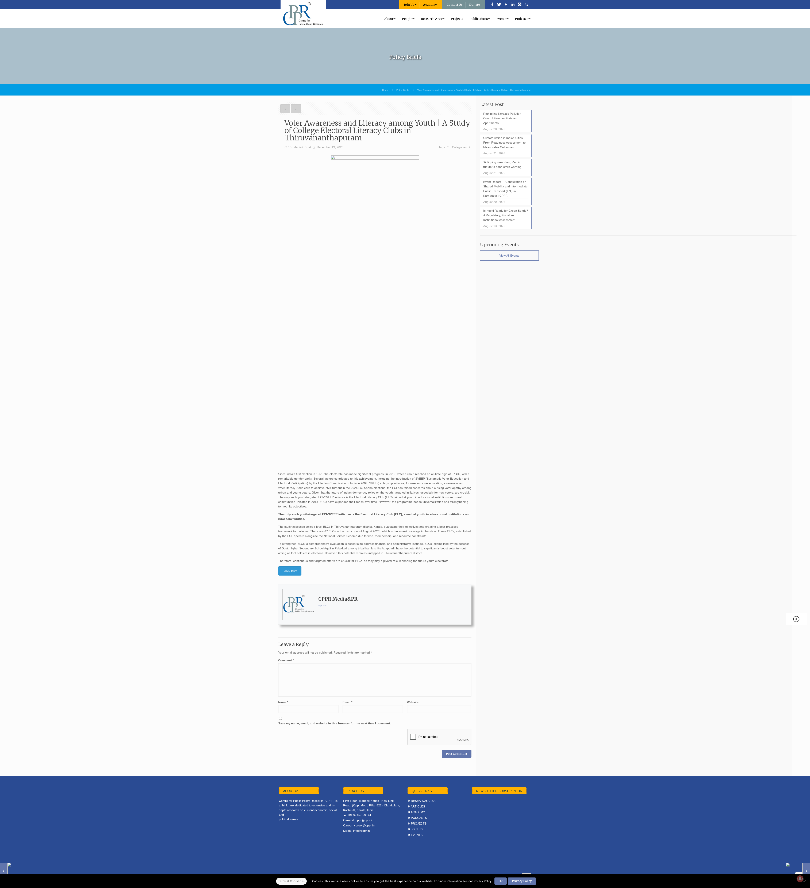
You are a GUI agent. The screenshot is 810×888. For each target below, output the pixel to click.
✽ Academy (416, 812)
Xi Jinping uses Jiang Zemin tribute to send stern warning (502, 164)
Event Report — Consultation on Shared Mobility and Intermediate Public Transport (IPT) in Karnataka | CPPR (505, 188)
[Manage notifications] (800, 878)
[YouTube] (505, 5)
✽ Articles (416, 806)
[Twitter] (499, 5)
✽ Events (415, 835)
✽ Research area (421, 800)
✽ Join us (415, 829)
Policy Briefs (402, 90)
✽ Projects (417, 823)
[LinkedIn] (512, 5)
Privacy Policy (522, 881)
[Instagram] (519, 5)
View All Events (509, 255)
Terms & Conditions (291, 881)
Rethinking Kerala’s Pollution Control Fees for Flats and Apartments (502, 118)
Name (283, 702)
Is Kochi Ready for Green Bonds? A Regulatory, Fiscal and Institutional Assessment (505, 215)
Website (412, 702)
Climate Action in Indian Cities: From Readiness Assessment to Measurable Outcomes (504, 142)
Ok (500, 881)
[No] (805, 881)
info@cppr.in (361, 830)
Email (347, 702)
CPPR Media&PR (296, 147)
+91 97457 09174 (359, 815)
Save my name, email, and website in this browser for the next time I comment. (334, 723)
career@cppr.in (364, 825)
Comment (286, 660)
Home (385, 90)
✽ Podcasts (417, 817)
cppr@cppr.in (364, 820)
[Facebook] (492, 5)
